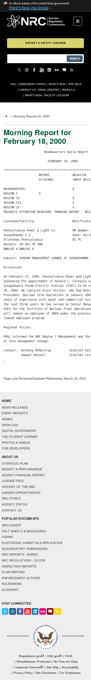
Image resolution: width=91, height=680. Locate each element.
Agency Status (14, 504)
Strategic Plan (15, 463)
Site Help (75, 84)
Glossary (10, 589)
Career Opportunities (21, 493)
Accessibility (70, 667)
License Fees (13, 481)
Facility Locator (56, 95)
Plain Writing (13, 572)
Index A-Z (68, 89)
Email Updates (48, 89)
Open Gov (10, 425)
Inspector (28, 667)
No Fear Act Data (66, 661)
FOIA (68, 656)
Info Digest (12, 525)
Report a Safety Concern (45, 43)
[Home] (40, 21)
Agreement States (32, 84)
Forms (7, 537)
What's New (57, 84)
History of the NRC (18, 487)
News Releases (15, 407)
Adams (7, 419)
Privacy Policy (23, 673)
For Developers (16, 448)
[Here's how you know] (45, 6)
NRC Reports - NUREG (20, 554)
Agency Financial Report (23, 475)
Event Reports (15, 413)
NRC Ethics (11, 498)
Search (75, 58)
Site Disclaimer (46, 673)
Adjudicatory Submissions (24, 549)
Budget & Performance (22, 469)
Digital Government (19, 431)
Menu (79, 21)
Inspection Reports (19, 566)
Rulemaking (12, 583)
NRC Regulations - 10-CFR (23, 560)
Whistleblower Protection (33, 661)
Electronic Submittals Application (32, 543)
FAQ (13, 84)
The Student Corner (20, 436)
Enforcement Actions (21, 578)
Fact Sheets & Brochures (24, 531)
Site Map (52, 667)
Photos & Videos (16, 442)
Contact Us (27, 89)
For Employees (70, 673)
